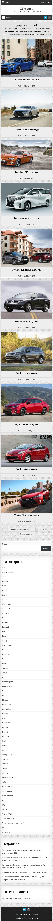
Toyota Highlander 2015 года (26, 269)
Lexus (4, 691)
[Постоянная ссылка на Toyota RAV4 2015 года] (26, 351)
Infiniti (5, 659)
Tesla (4, 768)
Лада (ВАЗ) (7, 814)
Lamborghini (7, 682)
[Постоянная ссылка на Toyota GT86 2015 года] (26, 155)
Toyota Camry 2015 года (26, 515)
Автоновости (7, 796)
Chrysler (6, 609)
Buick (4, 590)
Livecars (26, 8)
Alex (19, 86)
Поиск (4, 544)
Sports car (6, 750)
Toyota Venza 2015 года (26, 321)
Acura (4, 568)
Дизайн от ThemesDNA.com (26, 918)
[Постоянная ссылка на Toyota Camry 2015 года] (26, 496)
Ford (4, 636)
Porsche (6, 732)
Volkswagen (7, 778)
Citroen (5, 613)
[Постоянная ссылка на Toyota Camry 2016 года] (26, 108)
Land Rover (7, 686)
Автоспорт (6, 800)
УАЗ (3, 828)
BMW (4, 586)
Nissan (5, 714)
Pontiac (5, 727)
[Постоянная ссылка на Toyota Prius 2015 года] (26, 451)
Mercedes (6, 705)
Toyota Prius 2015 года (26, 468)
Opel (4, 718)
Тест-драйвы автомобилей (13, 823)
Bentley (5, 581)
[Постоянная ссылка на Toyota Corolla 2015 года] (26, 403)
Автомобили (7, 791)
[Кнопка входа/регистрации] (45, 17)
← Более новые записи (18, 530)
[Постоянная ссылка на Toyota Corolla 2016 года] (26, 58)
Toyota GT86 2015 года (26, 172)
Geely (4, 641)
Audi (4, 577)
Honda (5, 650)
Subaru (5, 759)
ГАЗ (3, 805)
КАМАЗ (5, 809)
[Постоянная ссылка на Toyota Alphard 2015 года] (26, 199)
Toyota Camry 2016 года (26, 129)
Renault (5, 737)
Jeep (4, 673)
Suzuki (5, 764)
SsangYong (7, 755)
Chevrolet (6, 604)
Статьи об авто (8, 819)
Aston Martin (8, 572)
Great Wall (6, 645)
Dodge (5, 622)
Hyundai (6, 654)
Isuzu (4, 663)
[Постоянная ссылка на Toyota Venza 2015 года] (26, 300)
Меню (7, 2)
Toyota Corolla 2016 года (26, 79)
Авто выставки (8, 787)
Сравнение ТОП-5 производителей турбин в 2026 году (24, 872)
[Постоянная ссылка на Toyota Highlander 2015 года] (26, 248)
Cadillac (5, 595)
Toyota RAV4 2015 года (26, 372)
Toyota (28, 45)
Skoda (4, 746)
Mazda (5, 700)
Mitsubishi (6, 709)
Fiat (3, 631)
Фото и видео (7, 832)
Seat (4, 741)
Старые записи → (26, 534)
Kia (3, 677)
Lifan (4, 695)
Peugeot (6, 723)
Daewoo (5, 618)
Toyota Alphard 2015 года (26, 218)
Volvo (4, 782)
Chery (5, 600)
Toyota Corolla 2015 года (26, 424)
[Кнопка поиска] (49, 17)
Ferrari (5, 627)
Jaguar (5, 668)
